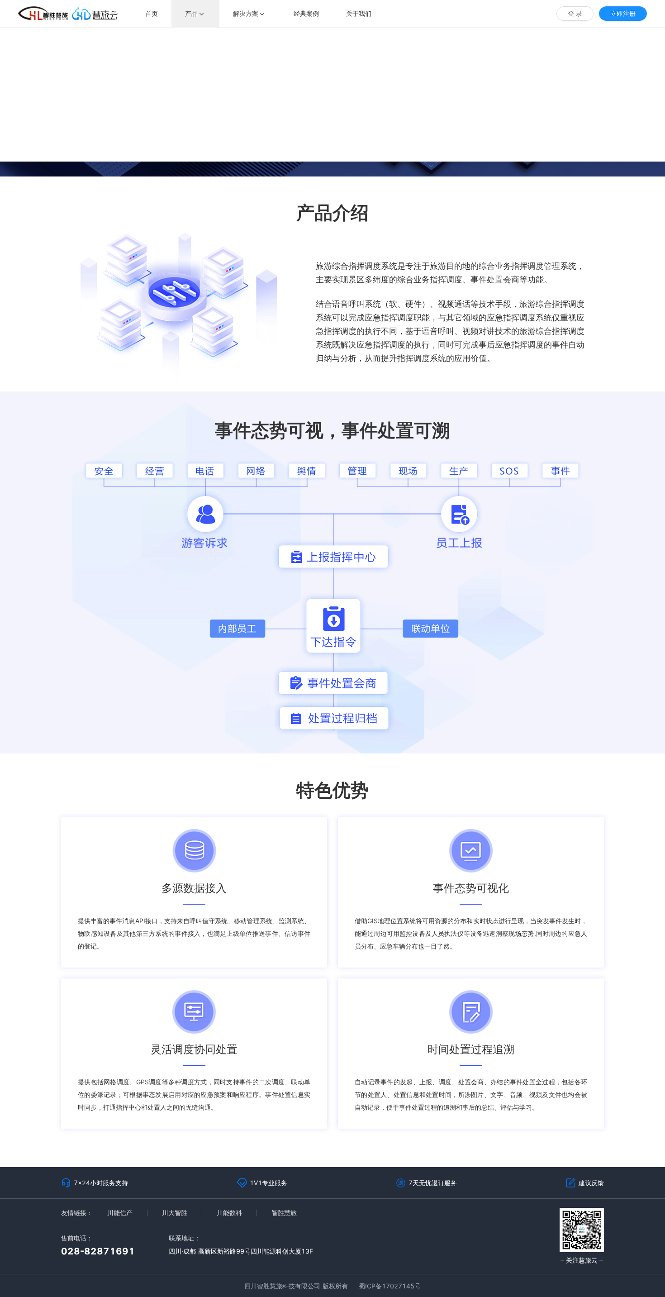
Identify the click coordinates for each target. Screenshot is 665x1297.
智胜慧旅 (284, 1213)
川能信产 (120, 1213)
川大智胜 (174, 1213)
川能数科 (229, 1213)
